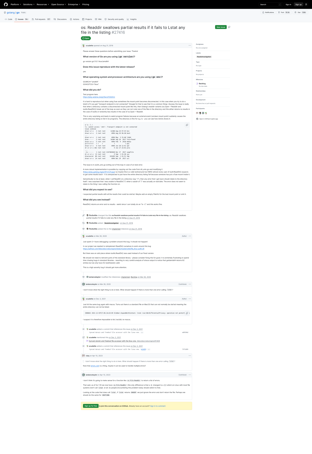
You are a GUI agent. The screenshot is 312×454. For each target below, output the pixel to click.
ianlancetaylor (91, 284)
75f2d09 (185, 349)
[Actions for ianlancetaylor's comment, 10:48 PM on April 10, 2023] (189, 375)
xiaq (87, 356)
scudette (89, 45)
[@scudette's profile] (83, 45)
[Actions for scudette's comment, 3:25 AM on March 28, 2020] (189, 236)
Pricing (85, 4)
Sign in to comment (158, 406)
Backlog (134, 277)
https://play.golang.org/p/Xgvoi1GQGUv (99, 97)
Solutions (27, 4)
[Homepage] (6, 4)
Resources (42, 4)
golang (11, 12)
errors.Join (95, 366)
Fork (285, 12)
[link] (91, 215)
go (18, 12)
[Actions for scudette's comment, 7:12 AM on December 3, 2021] (189, 299)
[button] (187, 125)
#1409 (143, 349)
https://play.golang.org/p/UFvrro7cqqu (99, 172)
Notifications (269, 12)
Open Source (57, 4)
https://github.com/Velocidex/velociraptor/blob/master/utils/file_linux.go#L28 (113, 249)
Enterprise (73, 4)
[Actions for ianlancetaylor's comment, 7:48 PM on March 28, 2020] (189, 284)
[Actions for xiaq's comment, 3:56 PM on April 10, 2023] (189, 355)
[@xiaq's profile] (83, 355)
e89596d (185, 332)
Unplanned (116, 229)
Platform (15, 4)
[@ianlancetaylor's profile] (83, 284)
